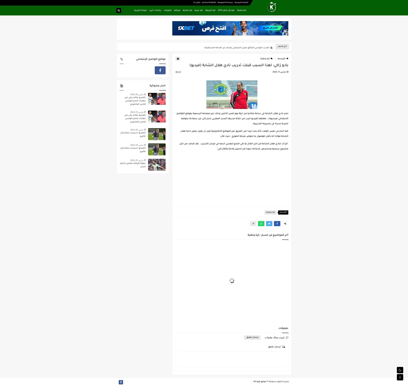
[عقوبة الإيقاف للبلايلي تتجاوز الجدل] (157, 165)
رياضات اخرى (155, 10)
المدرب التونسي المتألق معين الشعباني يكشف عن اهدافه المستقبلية (236, 47)
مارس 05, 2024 (136, 94)
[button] (277, 223)
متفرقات (168, 10)
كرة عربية (199, 10)
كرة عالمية (187, 10)
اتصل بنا (196, 2)
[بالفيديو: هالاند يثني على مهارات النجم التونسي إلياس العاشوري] (157, 99)
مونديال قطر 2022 (226, 10)
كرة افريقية (210, 10)
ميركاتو (177, 10)
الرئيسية (281, 59)
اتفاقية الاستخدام (209, 2)
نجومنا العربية (140, 10)
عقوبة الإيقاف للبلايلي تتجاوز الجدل (133, 165)
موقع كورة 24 (259, 382)
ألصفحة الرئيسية (241, 2)
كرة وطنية (241, 10)
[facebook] (160, 70)
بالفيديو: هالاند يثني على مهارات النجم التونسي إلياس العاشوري (135, 101)
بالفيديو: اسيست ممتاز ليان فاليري (133, 134)
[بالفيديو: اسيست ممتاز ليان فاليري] (157, 134)
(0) (177, 72)
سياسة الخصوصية (225, 2)
